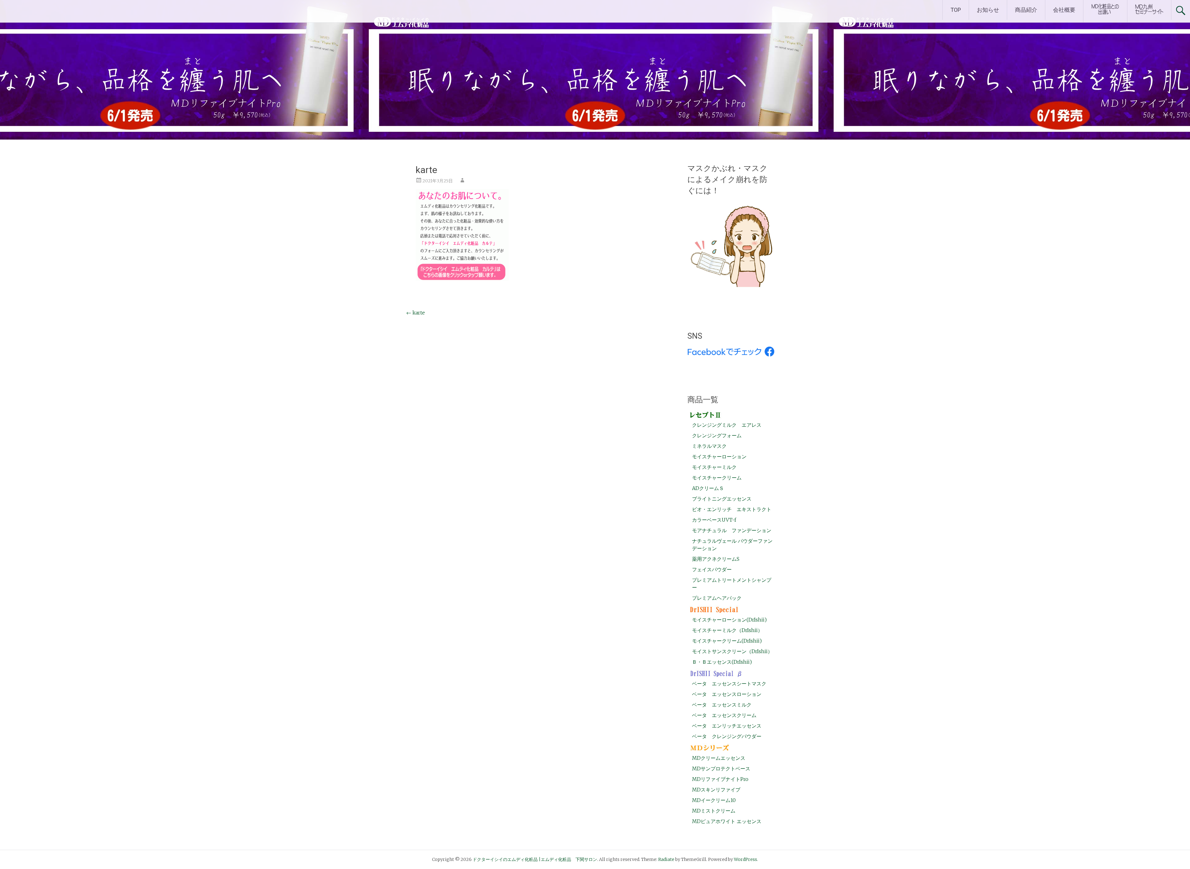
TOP (955, 10)
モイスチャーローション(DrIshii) (729, 620)
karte (415, 313)
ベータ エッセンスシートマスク (729, 683)
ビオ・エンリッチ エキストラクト (731, 509)
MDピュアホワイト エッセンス (726, 821)
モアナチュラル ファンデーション (731, 530)
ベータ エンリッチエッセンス (726, 726)
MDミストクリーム (713, 811)
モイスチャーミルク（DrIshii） (727, 630)
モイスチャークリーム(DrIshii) (727, 641)
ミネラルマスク (709, 446)
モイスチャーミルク (714, 467)
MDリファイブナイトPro (720, 779)
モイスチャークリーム (717, 478)
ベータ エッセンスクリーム (724, 715)
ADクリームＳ (708, 488)
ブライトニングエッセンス (721, 499)
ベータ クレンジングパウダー (726, 736)
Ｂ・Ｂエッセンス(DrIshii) (722, 662)
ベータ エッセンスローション (726, 694)
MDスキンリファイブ (716, 790)
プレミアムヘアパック (717, 598)
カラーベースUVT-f (714, 520)
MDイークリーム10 (714, 800)
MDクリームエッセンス (718, 758)
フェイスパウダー (712, 569)
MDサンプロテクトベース (721, 768)
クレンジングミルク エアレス (726, 425)
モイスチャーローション (719, 456)
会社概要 (1064, 10)
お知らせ (988, 10)
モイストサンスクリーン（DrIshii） (732, 651)
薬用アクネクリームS (715, 559)
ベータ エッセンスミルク (721, 705)
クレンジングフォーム (717, 435)
